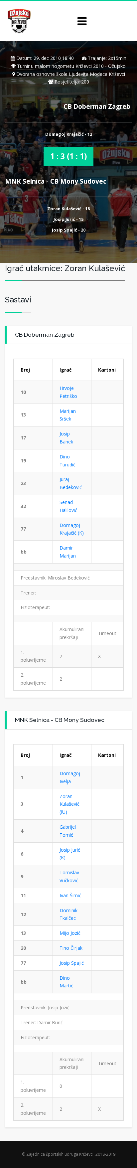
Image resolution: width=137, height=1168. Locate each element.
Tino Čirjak (71, 948)
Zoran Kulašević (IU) (69, 804)
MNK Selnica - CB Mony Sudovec (55, 181)
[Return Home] (18, 20)
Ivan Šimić (70, 895)
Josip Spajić (72, 963)
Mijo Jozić (70, 933)
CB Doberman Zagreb (97, 106)
